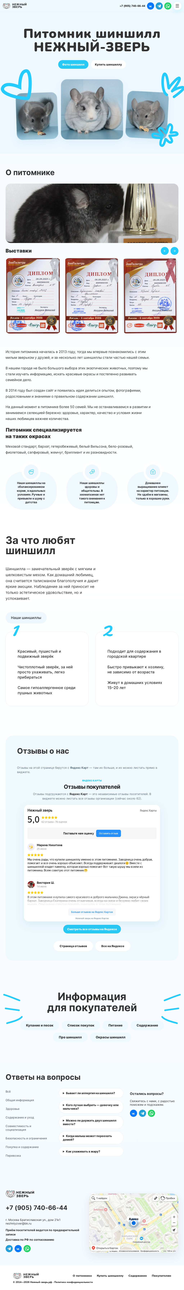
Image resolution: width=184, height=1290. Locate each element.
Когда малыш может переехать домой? (87, 1137)
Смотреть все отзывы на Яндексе (92, 929)
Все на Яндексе (112, 946)
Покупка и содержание (22, 1147)
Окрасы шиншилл (110, 1037)
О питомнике (82, 1276)
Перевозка (13, 1155)
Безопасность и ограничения (26, 1138)
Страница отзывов (73, 946)
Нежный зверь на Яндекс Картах (92, 918)
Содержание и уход (20, 1117)
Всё (8, 1091)
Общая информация (20, 1100)
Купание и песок (39, 1025)
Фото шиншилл (73, 64)
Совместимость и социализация (18, 1127)
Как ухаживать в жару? (83, 1151)
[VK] (150, 6)
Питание (115, 1025)
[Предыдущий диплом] (165, 251)
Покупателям (161, 1276)
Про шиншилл (70, 1037)
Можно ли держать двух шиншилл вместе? (89, 1122)
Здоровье (12, 1109)
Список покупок (80, 1025)
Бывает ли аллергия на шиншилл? (90, 1093)
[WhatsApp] (167, 6)
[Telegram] (159, 6)
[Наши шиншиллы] (26, 617)
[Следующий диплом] (174, 251)
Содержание (147, 1025)
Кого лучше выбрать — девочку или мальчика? (91, 1106)
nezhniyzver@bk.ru (18, 1223)
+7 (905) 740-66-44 (132, 6)
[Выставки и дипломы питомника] (92, 297)
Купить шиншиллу (108, 64)
